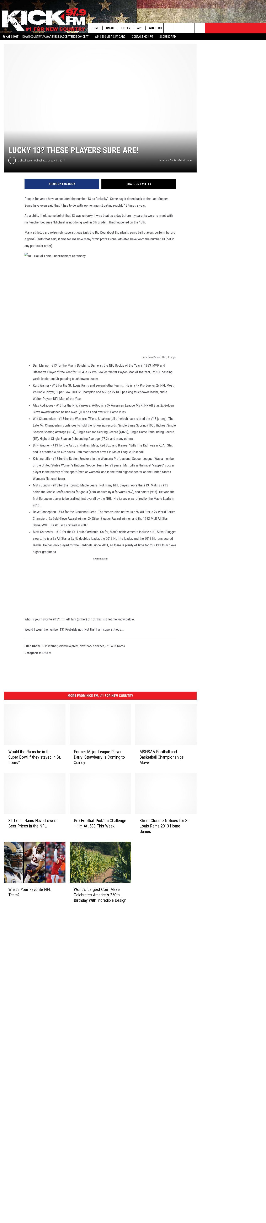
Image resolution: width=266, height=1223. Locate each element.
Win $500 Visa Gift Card (110, 36)
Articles (47, 653)
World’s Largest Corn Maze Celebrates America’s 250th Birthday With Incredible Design (100, 895)
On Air (110, 28)
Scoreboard (167, 36)
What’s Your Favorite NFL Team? (29, 892)
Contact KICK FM (142, 36)
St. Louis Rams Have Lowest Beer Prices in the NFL (33, 823)
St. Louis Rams (115, 646)
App (139, 28)
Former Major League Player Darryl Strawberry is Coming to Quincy (99, 757)
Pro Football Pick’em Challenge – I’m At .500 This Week (100, 823)
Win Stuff (156, 28)
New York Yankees (92, 646)
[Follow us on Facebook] (189, 28)
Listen (125, 28)
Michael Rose (24, 160)
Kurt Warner (49, 646)
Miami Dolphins (69, 646)
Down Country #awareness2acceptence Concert (55, 36)
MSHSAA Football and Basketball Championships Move (161, 757)
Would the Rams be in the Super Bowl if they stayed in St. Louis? (34, 757)
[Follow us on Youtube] (200, 28)
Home (95, 28)
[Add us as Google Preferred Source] (179, 28)
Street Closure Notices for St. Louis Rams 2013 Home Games (164, 826)
